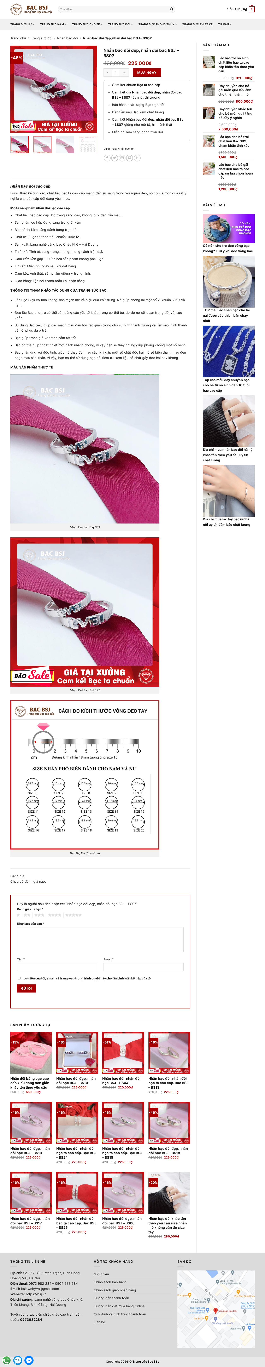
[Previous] (17, 89)
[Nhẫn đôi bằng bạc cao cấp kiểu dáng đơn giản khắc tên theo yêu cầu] (31, 1053)
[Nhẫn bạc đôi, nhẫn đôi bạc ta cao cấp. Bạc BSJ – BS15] (123, 1123)
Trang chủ (18, 38)
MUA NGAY (147, 72)
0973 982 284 (40, 1283)
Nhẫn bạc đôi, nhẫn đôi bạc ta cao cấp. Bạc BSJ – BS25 (76, 1223)
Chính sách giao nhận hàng (115, 1290)
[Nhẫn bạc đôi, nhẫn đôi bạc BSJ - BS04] (123, 1053)
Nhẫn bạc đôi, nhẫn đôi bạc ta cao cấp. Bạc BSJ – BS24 (76, 1153)
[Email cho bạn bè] (122, 158)
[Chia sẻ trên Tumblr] (137, 158)
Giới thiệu (101, 1274)
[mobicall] (6, 1360)
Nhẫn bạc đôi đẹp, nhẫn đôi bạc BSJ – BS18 (168, 1150)
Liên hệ (99, 1322)
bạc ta (66, 193)
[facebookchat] (29, 1360)
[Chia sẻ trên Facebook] (107, 158)
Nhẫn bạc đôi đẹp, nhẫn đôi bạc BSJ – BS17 (30, 1221)
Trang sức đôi (119, 24)
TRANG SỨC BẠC (92, 290)
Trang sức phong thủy (156, 24)
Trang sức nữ (21, 24)
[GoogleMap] (216, 1309)
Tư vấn (223, 24)
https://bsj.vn (36, 1294)
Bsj (91, 527)
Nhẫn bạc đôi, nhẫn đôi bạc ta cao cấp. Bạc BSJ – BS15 (122, 1153)
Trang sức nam (52, 24)
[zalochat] (17, 1360)
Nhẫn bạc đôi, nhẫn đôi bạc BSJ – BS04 (121, 1080)
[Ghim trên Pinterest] (129, 158)
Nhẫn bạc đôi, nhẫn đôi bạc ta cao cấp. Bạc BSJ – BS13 (168, 1082)
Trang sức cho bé (86, 24)
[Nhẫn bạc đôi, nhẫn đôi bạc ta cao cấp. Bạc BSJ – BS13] (169, 1053)
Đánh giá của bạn (30, 909)
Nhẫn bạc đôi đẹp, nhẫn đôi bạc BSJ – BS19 (30, 1150)
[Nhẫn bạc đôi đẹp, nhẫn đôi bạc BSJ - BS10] (77, 1053)
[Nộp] (171, 9)
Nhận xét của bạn (30, 923)
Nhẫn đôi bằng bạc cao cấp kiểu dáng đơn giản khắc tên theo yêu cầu (29, 1082)
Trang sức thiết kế (197, 24)
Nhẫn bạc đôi (67, 38)
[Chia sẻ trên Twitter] (114, 158)
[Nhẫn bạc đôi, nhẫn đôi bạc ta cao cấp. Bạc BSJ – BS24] (77, 1123)
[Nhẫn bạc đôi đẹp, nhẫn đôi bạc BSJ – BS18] (169, 1123)
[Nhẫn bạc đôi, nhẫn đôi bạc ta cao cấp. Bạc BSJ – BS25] (77, 1193)
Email (109, 959)
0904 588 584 (66, 1283)
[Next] (90, 89)
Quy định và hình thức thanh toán (120, 1314)
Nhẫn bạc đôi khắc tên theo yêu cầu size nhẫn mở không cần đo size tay (167, 1225)
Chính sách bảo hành (110, 1282)
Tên (21, 959)
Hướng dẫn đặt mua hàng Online (119, 1306)
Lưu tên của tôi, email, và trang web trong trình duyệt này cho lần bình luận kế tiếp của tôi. (88, 978)
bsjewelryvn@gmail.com (40, 1289)
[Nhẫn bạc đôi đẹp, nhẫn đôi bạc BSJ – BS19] (31, 1123)
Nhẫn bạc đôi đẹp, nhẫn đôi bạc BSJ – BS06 (122, 1221)
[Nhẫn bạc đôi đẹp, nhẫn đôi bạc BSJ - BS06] (123, 1193)
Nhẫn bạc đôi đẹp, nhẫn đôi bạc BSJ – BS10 (76, 1080)
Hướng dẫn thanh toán (111, 1298)
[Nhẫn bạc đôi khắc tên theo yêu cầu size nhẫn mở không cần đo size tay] (169, 1193)
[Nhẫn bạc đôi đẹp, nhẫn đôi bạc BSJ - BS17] (31, 1193)
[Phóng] (16, 128)
